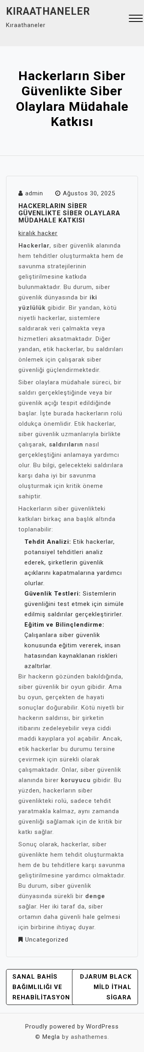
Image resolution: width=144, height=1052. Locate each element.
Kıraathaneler (48, 11)
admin (34, 193)
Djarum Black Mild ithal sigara (106, 987)
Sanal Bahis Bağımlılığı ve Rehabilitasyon (41, 987)
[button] (136, 19)
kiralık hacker (38, 233)
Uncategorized (46, 939)
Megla (51, 1036)
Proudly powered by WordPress (72, 1026)
